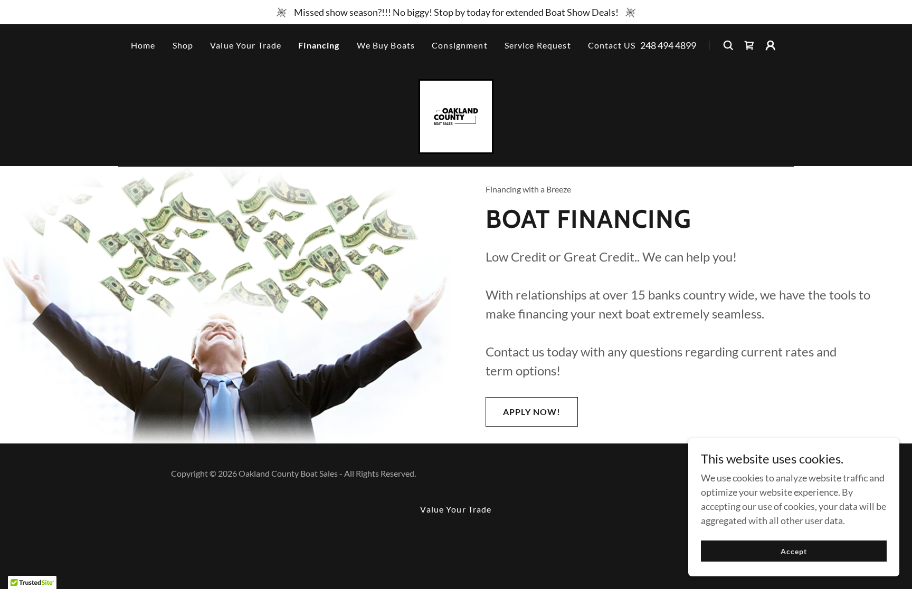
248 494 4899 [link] (668, 45)
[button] (770, 45)
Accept (794, 551)
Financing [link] (318, 45)
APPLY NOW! (531, 412)
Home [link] (143, 45)
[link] (749, 45)
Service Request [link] (538, 45)
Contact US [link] (611, 45)
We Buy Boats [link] (386, 45)
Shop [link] (183, 45)
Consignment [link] (460, 45)
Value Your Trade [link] (245, 45)
